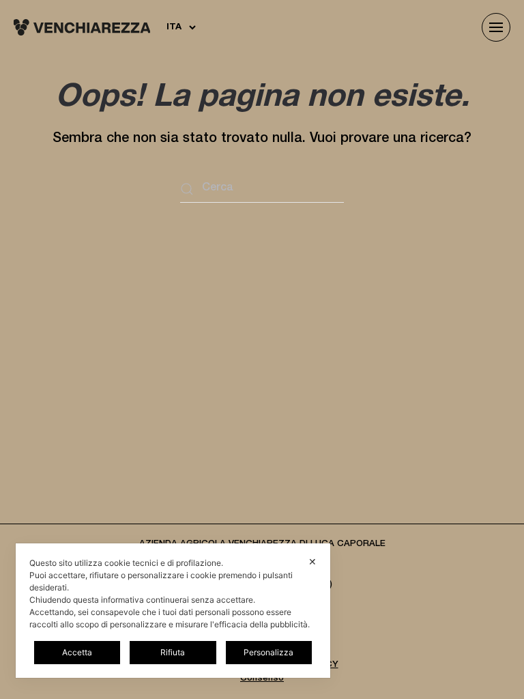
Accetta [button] (77, 652)
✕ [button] (312, 561)
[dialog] (173, 610)
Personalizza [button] (268, 652)
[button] (496, 27)
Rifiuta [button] (172, 652)
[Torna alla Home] (82, 27)
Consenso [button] (262, 678)
